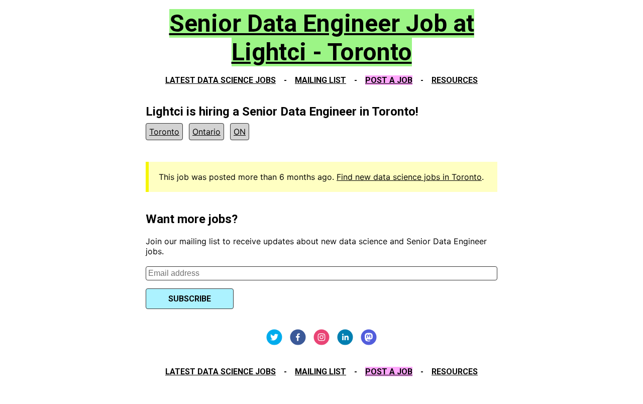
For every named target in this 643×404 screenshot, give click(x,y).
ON (240, 132)
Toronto (164, 132)
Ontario (206, 132)
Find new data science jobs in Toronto (409, 177)
